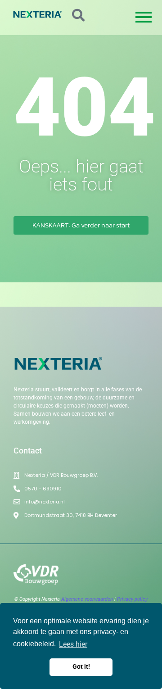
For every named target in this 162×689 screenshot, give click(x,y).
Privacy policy (132, 599)
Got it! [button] (81, 667)
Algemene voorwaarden (87, 599)
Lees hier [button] (73, 644)
